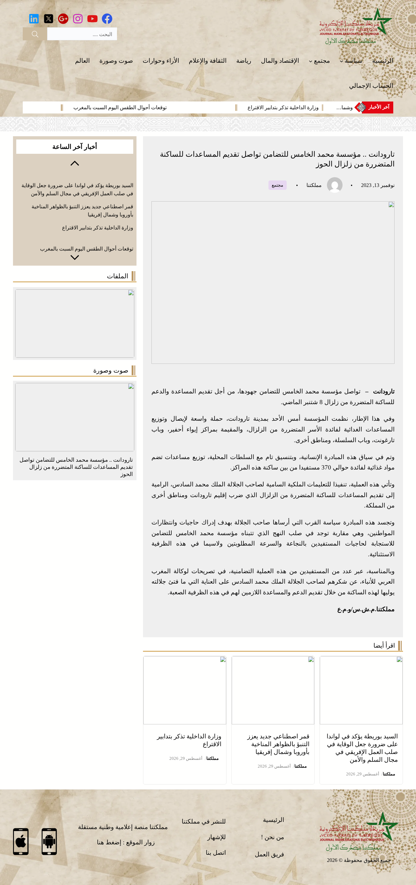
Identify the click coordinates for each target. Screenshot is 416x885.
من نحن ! (272, 837)
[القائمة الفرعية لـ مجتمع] (310, 61)
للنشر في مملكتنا (204, 821)
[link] (270, 108)
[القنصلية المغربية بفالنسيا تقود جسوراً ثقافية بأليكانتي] (74, 388)
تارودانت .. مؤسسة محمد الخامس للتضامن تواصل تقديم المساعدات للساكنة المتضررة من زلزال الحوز (76, 467)
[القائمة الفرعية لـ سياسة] (341, 61)
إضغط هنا (109, 842)
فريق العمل (269, 854)
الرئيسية (273, 819)
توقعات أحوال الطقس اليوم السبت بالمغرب (145, 107)
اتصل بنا (216, 852)
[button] (74, 162)
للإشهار (216, 837)
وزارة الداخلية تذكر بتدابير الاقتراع (308, 107)
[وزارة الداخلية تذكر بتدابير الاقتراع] (184, 661)
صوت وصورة (110, 370)
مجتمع (277, 185)
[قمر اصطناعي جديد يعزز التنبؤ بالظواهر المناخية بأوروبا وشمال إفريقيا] (273, 661)
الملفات (117, 276)
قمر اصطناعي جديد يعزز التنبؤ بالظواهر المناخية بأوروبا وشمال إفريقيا (278, 744)
